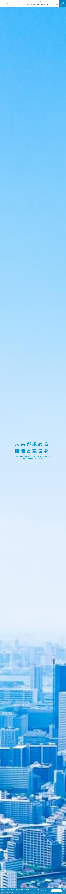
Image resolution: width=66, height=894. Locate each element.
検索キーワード (52, 2)
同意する (56, 890)
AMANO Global (44, 2)
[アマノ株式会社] (6, 3)
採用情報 (56, 4)
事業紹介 (35, 4)
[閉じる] (64, 889)
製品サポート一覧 (22, 2)
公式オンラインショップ (33, 2)
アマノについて (29, 4)
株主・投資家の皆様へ (41, 4)
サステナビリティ (50, 4)
